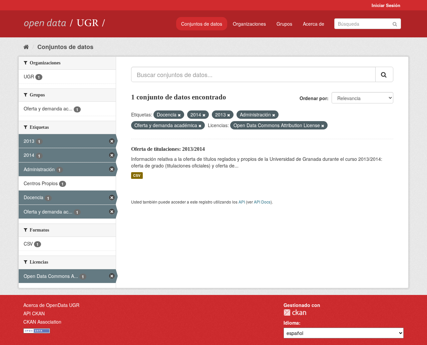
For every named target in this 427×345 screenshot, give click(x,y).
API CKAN (34, 313)
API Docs (262, 202)
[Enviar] (395, 23)
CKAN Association (42, 321)
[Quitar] (179, 114)
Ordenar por (313, 98)
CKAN (295, 312)
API (242, 202)
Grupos (284, 23)
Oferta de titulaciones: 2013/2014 (168, 149)
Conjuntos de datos (201, 23)
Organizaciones (249, 23)
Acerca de (313, 23)
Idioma (291, 322)
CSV (136, 175)
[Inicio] (26, 46)
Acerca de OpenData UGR (51, 305)
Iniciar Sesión (386, 5)
